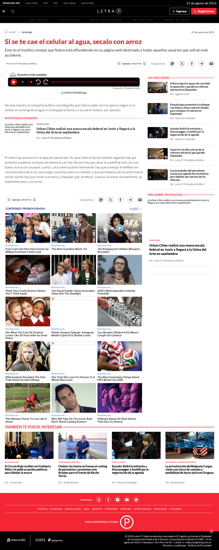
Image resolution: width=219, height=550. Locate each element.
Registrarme (206, 11)
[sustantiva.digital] (55, 540)
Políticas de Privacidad (199, 545)
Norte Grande (142, 509)
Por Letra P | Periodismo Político (21, 63)
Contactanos (86, 499)
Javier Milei (31, 2)
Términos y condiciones (174, 545)
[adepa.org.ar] (40, 540)
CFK (45, 2)
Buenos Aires (73, 509)
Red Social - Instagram (117, 499)
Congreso (175, 509)
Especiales (69, 19)
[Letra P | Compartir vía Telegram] (201, 63)
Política (42, 509)
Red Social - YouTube (127, 499)
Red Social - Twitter (99, 499)
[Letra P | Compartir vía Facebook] (191, 63)
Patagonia (160, 509)
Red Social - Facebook (108, 499)
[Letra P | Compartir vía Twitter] (182, 63)
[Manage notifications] (211, 530)
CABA (86, 509)
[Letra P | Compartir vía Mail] (211, 63)
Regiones (39, 19)
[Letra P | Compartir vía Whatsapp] (172, 63)
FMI (55, 2)
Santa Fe (97, 509)
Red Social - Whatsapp (136, 499)
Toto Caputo (69, 2)
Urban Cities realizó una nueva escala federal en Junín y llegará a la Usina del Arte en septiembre (177, 249)
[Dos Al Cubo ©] (16, 540)
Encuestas (143, 19)
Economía (56, 509)
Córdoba (125, 509)
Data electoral (106, 19)
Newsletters (176, 19)
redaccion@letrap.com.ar (198, 542)
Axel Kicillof (87, 2)
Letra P (12, 31)
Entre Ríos (111, 509)
